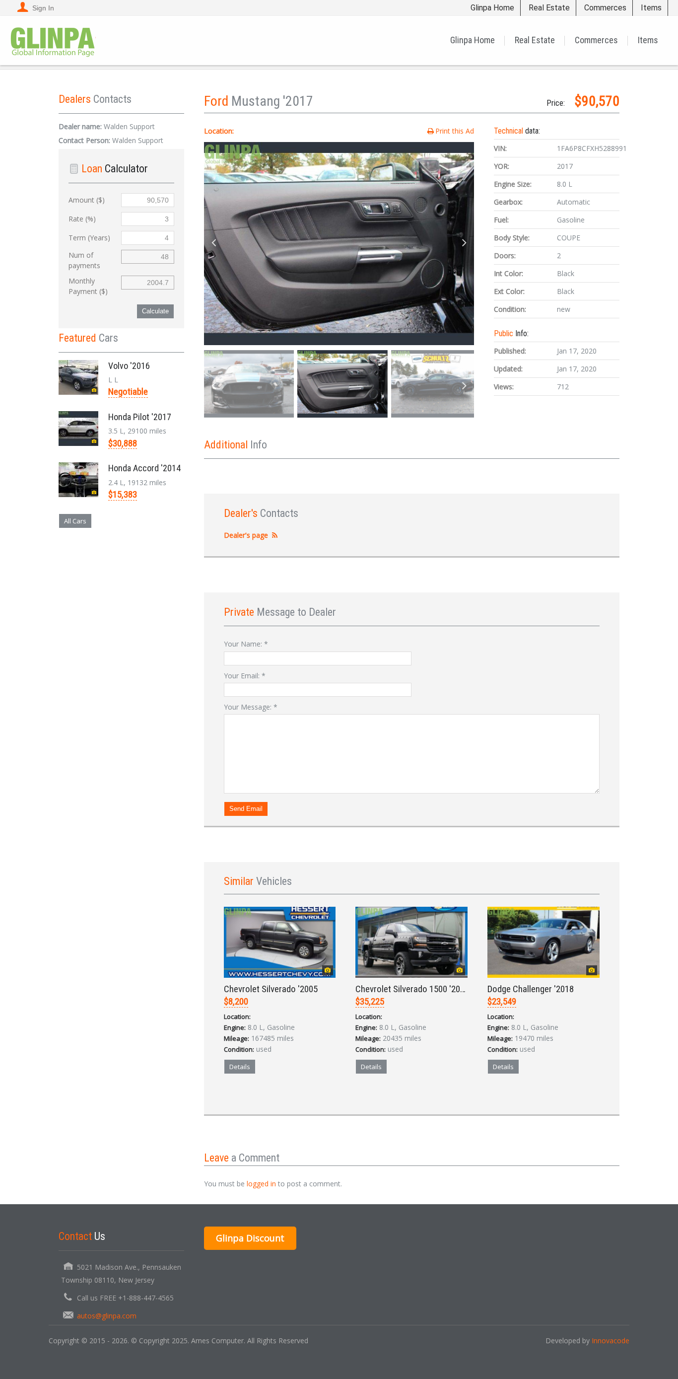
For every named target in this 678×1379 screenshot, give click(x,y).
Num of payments (84, 260)
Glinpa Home (492, 7)
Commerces (605, 7)
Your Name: (246, 644)
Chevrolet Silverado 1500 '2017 (412, 989)
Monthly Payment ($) (88, 286)
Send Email (246, 808)
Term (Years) (89, 237)
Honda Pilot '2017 (139, 417)
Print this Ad (454, 131)
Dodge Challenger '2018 (530, 989)
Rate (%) (82, 218)
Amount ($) (86, 200)
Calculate (155, 311)
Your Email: (245, 675)
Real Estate (549, 7)
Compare (248, 1101)
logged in (261, 1183)
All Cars (75, 520)
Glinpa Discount (250, 1238)
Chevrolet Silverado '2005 (271, 989)
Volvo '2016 (129, 366)
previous (213, 243)
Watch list (293, 1101)
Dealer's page (246, 535)
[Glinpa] (53, 40)
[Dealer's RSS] (275, 535)
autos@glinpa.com (106, 1315)
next (464, 243)
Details (239, 1066)
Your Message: (250, 707)
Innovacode (610, 1340)
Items (651, 7)
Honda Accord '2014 (144, 468)
